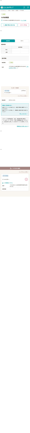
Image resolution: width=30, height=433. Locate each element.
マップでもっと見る (22, 95)
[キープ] (26, 179)
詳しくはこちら (23, 113)
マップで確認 (23, 20)
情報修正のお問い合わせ (22, 126)
